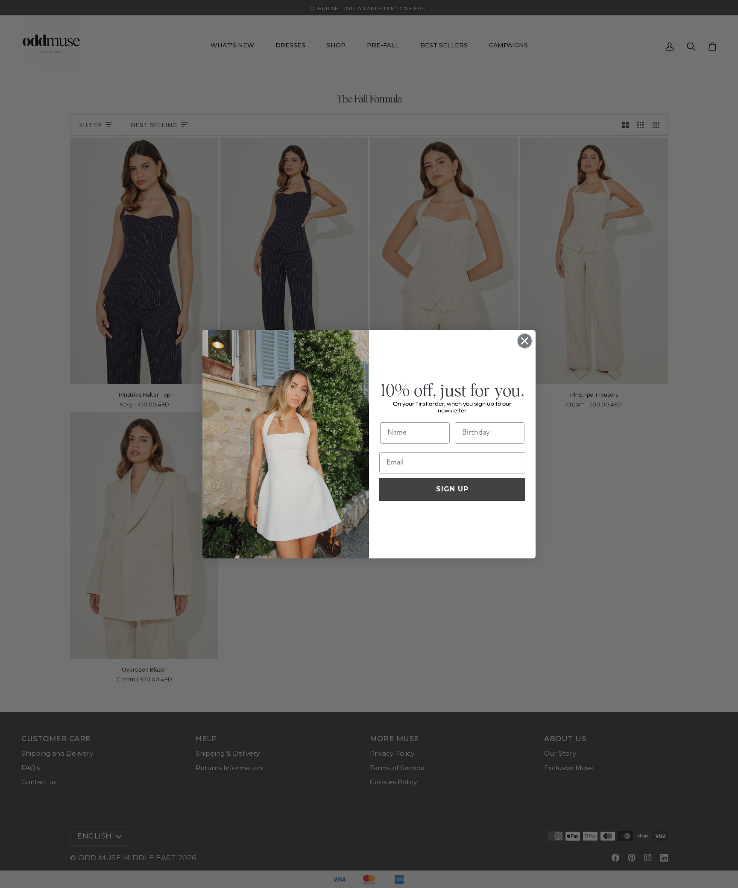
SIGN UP (452, 489)
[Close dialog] (524, 340)
